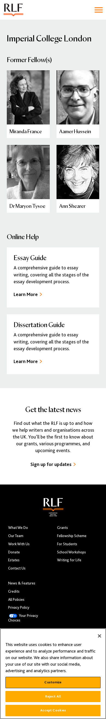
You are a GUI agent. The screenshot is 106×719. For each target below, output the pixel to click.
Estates (14, 560)
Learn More (26, 294)
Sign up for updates (50, 464)
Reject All (53, 696)
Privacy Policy (18, 607)
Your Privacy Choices (23, 618)
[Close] (99, 636)
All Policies (16, 599)
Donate (14, 552)
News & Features (21, 583)
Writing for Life (69, 560)
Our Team (15, 536)
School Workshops (71, 552)
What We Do (18, 527)
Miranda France (26, 131)
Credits (14, 591)
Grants (62, 527)
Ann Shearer (72, 205)
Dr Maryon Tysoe (27, 205)
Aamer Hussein (75, 131)
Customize (52, 682)
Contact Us (17, 568)
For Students (67, 544)
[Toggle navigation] (99, 10)
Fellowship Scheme (71, 536)
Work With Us (19, 544)
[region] (53, 673)
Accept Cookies (53, 710)
